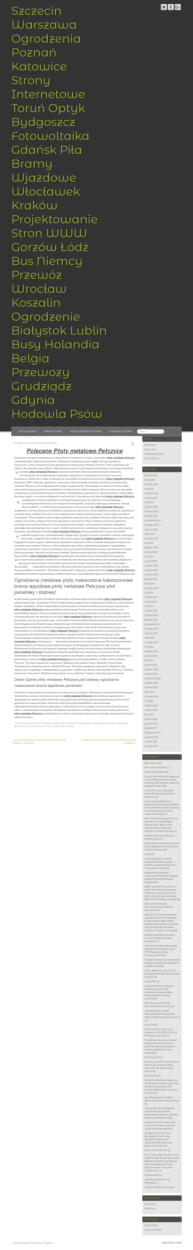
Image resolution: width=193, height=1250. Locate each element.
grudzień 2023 (151, 615)
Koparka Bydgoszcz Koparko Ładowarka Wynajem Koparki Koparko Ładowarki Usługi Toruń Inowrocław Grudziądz (160, 863)
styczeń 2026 (151, 506)
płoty (44, 726)
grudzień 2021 (151, 723)
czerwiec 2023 (151, 642)
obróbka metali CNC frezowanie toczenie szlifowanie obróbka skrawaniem (160, 938)
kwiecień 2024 (151, 597)
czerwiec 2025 (151, 538)
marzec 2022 (151, 709)
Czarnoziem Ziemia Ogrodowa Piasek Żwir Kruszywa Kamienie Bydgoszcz (160, 793)
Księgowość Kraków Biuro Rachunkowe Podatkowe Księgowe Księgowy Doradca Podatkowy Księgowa (161, 877)
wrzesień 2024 (151, 574)
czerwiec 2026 (151, 484)
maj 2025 (149, 542)
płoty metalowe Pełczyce (61, 726)
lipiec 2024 (150, 583)
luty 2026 (149, 502)
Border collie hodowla (155, 771)
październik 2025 (153, 520)
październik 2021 (153, 732)
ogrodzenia (59, 723)
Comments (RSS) (153, 1229)
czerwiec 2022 (151, 696)
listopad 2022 (151, 673)
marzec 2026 (151, 497)
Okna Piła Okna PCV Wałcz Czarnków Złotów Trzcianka (158, 1004)
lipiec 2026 (150, 479)
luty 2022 (149, 714)
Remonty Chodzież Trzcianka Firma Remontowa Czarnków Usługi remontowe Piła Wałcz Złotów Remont (162, 1066)
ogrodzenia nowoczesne (79, 723)
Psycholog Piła (152, 1057)
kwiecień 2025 (151, 547)
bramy (49, 723)
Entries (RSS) (151, 1225)
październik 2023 (153, 624)
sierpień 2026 (151, 475)
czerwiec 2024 (151, 587)
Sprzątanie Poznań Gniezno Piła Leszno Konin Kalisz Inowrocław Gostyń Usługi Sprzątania (160, 1125)
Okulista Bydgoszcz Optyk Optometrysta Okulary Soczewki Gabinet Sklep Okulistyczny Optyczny (162, 1013)
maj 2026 (149, 488)
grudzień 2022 (151, 669)
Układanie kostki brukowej (157, 1187)
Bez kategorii (33, 723)
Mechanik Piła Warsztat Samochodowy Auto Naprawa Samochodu (159, 906)
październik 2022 (153, 678)
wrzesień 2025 (151, 524)
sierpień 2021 (151, 741)
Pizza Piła (149, 1024)
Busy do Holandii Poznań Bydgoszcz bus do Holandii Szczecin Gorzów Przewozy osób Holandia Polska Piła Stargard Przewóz (162, 781)
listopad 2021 (151, 727)
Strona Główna (120, 431)
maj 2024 (149, 592)
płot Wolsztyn (32, 726)
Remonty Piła (151, 1075)
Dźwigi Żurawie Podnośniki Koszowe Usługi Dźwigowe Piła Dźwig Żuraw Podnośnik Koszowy (162, 846)
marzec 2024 (151, 601)
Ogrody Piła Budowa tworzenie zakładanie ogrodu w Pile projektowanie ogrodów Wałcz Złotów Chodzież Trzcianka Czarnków (159, 992)
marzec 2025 (151, 551)
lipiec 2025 (150, 533)
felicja (54, 443)
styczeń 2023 (151, 664)
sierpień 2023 (151, 633)
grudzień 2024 (151, 565)
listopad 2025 (151, 515)
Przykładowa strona (85, 431)
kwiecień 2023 (151, 651)
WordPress (150, 1208)
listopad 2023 (151, 619)
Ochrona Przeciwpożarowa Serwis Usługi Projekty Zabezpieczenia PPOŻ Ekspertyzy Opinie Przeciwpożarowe (161, 950)
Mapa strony (53, 431)
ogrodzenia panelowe (104, 723)
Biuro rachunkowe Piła (155, 767)
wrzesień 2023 (151, 628)
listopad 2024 (151, 569)
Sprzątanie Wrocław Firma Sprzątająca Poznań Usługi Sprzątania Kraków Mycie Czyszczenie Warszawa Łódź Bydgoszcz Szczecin (158, 1139)
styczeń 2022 (151, 718)
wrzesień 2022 (151, 682)
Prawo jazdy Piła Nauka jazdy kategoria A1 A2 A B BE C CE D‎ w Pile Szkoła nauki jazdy (161, 1032)
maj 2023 (149, 646)
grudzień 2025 (151, 511)
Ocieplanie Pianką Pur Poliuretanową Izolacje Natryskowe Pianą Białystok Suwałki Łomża (162, 962)
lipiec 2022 (150, 691)
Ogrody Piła (150, 981)
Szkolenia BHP (152, 1174)
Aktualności (28, 431)
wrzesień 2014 (151, 745)
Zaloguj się (150, 1203)
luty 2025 (149, 556)
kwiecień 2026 (151, 493)
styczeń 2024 (151, 610)
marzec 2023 (151, 655)
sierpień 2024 (151, 578)
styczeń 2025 (151, 560)
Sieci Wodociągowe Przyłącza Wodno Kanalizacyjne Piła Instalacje (162, 1099)
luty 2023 (149, 660)
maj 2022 (149, 700)
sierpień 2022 (151, 687)
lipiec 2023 (150, 637)
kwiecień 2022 (151, 705)
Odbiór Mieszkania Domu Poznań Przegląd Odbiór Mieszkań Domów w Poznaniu (162, 973)
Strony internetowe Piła (156, 1150)
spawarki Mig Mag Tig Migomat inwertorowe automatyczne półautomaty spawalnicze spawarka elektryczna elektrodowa (162, 1113)
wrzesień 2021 (151, 736)
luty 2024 (149, 606)
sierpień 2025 (151, 529)
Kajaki (147, 854)
